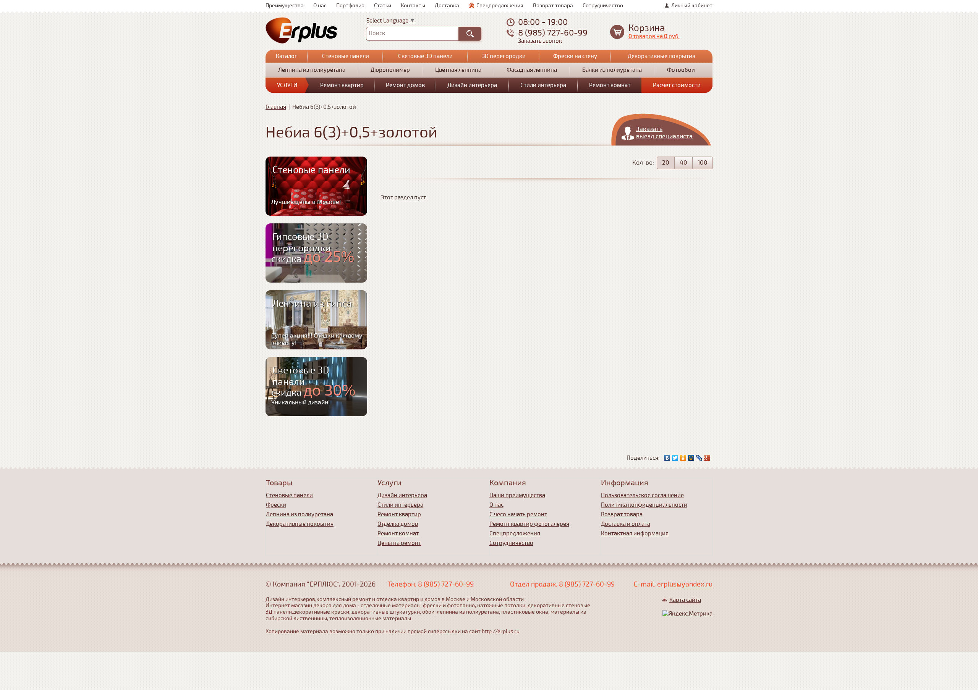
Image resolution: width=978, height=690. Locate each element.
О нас (320, 5)
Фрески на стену (575, 56)
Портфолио (350, 5)
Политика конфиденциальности (644, 504)
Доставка (447, 5)
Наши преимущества (517, 495)
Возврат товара (553, 5)
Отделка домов (397, 523)
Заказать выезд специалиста (664, 132)
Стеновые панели (345, 56)
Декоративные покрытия (661, 56)
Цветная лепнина (458, 69)
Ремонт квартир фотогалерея (529, 523)
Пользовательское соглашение (642, 495)
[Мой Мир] (691, 458)
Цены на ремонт (399, 543)
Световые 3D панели (425, 56)
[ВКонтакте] (667, 458)
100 (703, 162)
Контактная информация (635, 533)
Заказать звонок (540, 41)
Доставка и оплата (625, 523)
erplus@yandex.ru (684, 584)
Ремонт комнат (609, 85)
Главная (276, 106)
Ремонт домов (405, 85)
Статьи (382, 5)
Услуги (287, 85)
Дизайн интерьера (472, 85)
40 (683, 162)
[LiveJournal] (699, 458)
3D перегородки (504, 56)
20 (665, 162)
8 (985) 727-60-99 (553, 32)
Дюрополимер (390, 69)
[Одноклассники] (683, 458)
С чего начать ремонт (518, 514)
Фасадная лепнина (532, 69)
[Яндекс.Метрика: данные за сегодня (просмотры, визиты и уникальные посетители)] (687, 613)
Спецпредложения (499, 5)
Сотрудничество (603, 5)
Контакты (413, 5)
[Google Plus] (707, 458)
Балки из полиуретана (612, 69)
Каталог (286, 56)
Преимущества (285, 5)
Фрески (276, 504)
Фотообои (681, 69)
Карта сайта (685, 599)
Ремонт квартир (342, 85)
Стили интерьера (543, 85)
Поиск (377, 33)
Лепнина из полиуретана (311, 69)
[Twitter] (675, 458)
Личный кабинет (691, 5)
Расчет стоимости (677, 85)
